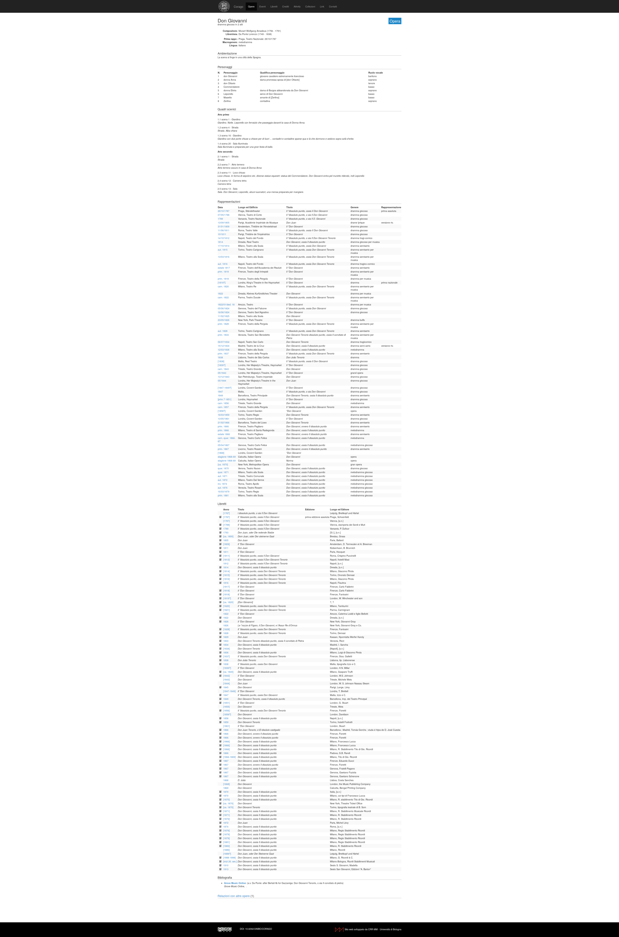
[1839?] (222, 365)
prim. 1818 (223, 271)
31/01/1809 (223, 226)
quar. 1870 (223, 468)
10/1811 (222, 234)
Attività (297, 6)
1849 (220, 395)
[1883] (226, 846)
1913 (225, 869)
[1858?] (222, 410)
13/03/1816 (223, 256)
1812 (225, 563)
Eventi (262, 6)
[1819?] (222, 282)
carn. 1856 (223, 403)
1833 (225, 640)
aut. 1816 (222, 263)
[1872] (226, 818)
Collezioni (310, 6)
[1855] (226, 706)
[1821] (226, 609)
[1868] (221, 452)
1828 (225, 633)
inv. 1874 (222, 483)
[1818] (226, 590)
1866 (225, 729)
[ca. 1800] (228, 536)
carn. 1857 (223, 407)
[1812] (226, 559)
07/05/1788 (223, 214)
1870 (225, 791)
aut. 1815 (222, 249)
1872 (225, 822)
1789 (220, 218)
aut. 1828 (222, 330)
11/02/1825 (223, 316)
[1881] (226, 842)
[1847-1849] (229, 691)
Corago (238, 6)
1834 (225, 644)
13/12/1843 (223, 376)
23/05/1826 (223, 320)
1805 (225, 540)
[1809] (226, 544)
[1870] (226, 799)
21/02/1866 (223, 422)
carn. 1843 (223, 369)
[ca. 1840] (228, 671)
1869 (225, 787)
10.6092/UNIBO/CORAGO (258, 928)
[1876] (226, 830)
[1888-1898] (229, 857)
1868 (225, 780)
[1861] (226, 726)
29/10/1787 (223, 211)
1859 (225, 722)
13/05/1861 (223, 418)
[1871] (226, 811)
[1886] (226, 849)
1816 (225, 582)
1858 (225, 718)
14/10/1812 (223, 238)
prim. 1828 (223, 323)
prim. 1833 (223, 334)
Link (322, 6)
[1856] (226, 710)
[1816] (226, 578)
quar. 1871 (223, 472)
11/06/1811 (223, 230)
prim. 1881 (223, 495)
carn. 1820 (223, 286)
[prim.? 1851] (224, 399)
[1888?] (227, 853)
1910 (225, 865)
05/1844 (222, 380)
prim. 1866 (223, 426)
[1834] (226, 648)
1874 (225, 826)
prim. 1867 (223, 449)
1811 (225, 548)
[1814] (226, 571)
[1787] (226, 513)
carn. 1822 (223, 297)
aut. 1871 (222, 476)
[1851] (226, 702)
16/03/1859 (223, 414)
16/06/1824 (223, 312)
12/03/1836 (223, 349)
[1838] (221, 361)
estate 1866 (224, 434)
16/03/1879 (223, 491)
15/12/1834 (223, 345)
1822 (220, 293)
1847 (220, 391)
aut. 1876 (222, 487)
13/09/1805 (223, 222)
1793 (225, 532)
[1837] (226, 656)
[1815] (226, 575)
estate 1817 (224, 267)
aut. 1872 (222, 479)
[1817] (226, 586)
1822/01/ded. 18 (226, 304)
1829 (225, 637)
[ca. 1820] (228, 602)
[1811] (226, 555)
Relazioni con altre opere (234, 896)
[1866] (226, 741)
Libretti (273, 6)
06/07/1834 (223, 341)
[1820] (226, 606)
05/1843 (222, 372)
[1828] (226, 629)
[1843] (226, 675)
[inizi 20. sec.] (230, 861)
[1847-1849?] (224, 387)
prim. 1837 (223, 353)
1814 (220, 241)
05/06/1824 (223, 308)
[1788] (226, 524)
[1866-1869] (229, 757)
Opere (251, 6)
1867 (225, 760)
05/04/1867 (223, 445)
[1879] (226, 834)
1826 (225, 621)
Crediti (285, 6)
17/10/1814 (223, 245)
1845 (225, 687)
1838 (220, 357)
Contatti (333, 6)
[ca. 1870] (223, 464)
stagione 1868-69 (227, 456)
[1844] (226, 683)
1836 (225, 652)
